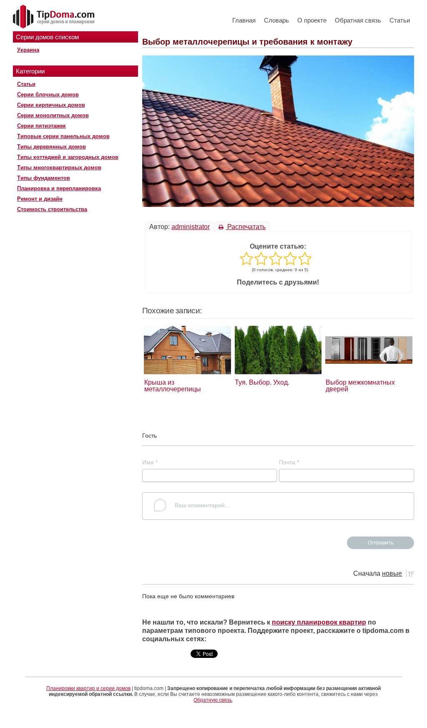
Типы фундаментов (43, 178)
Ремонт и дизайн (40, 199)
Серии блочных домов (48, 94)
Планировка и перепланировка (59, 188)
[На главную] (54, 17)
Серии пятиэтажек (41, 126)
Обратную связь (212, 700)
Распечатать (246, 226)
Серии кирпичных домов (51, 105)
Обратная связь (358, 20)
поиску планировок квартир (319, 622)
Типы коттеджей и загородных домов (67, 157)
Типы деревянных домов (51, 147)
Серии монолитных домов (53, 115)
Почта (289, 462)
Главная (244, 20)
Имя (150, 462)
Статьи (399, 20)
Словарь (276, 20)
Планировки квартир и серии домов (88, 688)
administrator (190, 226)
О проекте (312, 20)
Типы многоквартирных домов (59, 167)
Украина (28, 50)
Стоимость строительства (52, 209)
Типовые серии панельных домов (63, 136)
